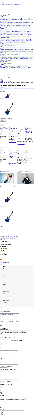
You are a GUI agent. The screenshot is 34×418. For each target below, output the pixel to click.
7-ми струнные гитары (16, 22)
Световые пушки (29, 40)
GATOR (9, 88)
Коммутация (27, 51)
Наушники (1, 46)
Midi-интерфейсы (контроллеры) (21, 33)
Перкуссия (29, 24)
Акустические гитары (3, 21)
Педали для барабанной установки (11, 25)
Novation (21, 88)
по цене (5, 118)
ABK (1, 88)
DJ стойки (28, 36)
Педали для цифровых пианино (15, 19)
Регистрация (8, 311)
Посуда (8, 63)
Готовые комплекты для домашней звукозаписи (7, 51)
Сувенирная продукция (3, 62)
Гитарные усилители (22, 22)
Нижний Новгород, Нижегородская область (24, 330)
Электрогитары (15, 21)
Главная (1, 82)
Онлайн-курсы (2, 57)
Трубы (5, 49)
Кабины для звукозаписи (22, 51)
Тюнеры (23, 66)
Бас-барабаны (25, 24)
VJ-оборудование (18, 36)
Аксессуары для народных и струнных (12, 54)
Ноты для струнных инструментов (13, 58)
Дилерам (14, 4)
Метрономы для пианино (7, 66)
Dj (14, 67)
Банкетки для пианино (18, 18)
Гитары (5, 67)
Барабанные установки (3, 24)
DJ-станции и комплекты (11, 36)
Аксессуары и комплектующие (28, 34)
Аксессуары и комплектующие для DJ (13, 82)
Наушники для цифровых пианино (25, 19)
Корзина (6, 15)
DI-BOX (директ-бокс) (30, 33)
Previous (2, 87)
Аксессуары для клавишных (25, 18)
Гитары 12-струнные (9, 22)
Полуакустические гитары (24, 21)
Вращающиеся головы (13, 39)
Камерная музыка (8, 60)
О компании (2, 4)
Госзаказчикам (8, 4)
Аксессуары (12, 42)
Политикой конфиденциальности (9, 314)
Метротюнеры (13, 66)
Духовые (1, 48)
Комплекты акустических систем (24, 31)
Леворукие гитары (27, 22)
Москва (2, 330)
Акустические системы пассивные (15, 31)
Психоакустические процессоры (12, 33)
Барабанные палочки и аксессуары (12, 24)
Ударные (7, 67)
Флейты (10, 49)
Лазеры (22, 39)
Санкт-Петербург (5, 330)
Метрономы (2, 66)
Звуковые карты (16, 51)
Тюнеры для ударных (18, 66)
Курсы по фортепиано (8, 57)
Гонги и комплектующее (27, 27)
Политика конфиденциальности (4, 262)
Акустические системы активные (5, 31)
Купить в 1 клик (2, 137)
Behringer (7, 88)
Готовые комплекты (16, 40)
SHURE (28, 88)
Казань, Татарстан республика (21, 331)
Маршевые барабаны (3, 27)
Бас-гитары (19, 21)
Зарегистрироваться (3, 206)
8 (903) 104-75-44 (2, 251)
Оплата (17, 4)
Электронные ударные (20, 24)
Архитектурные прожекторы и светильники (20, 42)
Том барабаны (13, 27)
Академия (1, 15)
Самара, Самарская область (22, 332)
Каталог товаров (5, 82)
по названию (8, 118)
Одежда (10, 63)
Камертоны (25, 66)
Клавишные (2, 67)
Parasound (24, 88)
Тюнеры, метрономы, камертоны (5, 65)
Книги (19, 57)
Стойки (17, 25)
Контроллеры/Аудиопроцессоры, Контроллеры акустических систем (13, 34)
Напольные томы (8, 27)
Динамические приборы (6, 39)
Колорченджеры (18, 39)
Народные (29, 67)
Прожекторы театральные (9, 40)
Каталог (2, 16)
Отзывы (5, 4)
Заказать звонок (3, 0)
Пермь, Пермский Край (3, 331)
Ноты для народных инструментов (23, 58)
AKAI (2, 88)
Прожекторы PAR (2, 40)
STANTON (31, 88)
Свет (15, 67)
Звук (1, 30)
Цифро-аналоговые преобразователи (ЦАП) (10, 45)
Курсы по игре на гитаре (14, 57)
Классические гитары (10, 21)
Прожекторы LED (28, 39)
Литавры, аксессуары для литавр (22, 25)
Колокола (5, 54)
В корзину (6, 137)
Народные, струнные (3, 52)
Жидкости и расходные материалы (5, 42)
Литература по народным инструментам (26, 57)
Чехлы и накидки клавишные (10, 18)
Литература (2, 54)
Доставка (12, 4)
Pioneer (26, 88)
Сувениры (1, 63)
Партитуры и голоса (3, 60)
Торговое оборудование (3, 61)
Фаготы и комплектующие (15, 49)
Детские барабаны (21, 27)
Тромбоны (7, 49)
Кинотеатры (2, 43)
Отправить (17, 321)
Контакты (19, 4)
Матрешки (4, 63)
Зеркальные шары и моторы (23, 40)
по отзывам (12, 118)
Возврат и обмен (15, 236)
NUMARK (13, 88)
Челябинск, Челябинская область (5, 332)
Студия (27, 67)
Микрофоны (2, 28)
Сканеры (24, 39)
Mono (11, 88)
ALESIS (4, 88)
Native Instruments (17, 88)
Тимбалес (17, 27)
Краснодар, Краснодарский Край (14, 332)
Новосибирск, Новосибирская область (12, 331)
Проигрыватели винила (24, 36)
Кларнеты (20, 49)
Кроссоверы (2, 34)
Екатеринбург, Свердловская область (13, 330)
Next (4, 87)
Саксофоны (2, 49)
